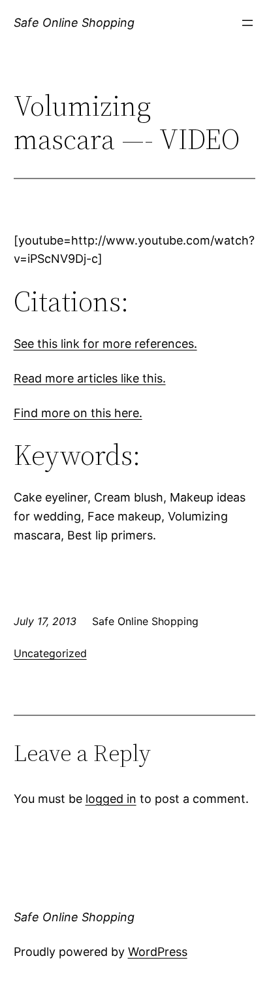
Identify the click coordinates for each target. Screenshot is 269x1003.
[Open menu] (247, 23)
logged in (111, 799)
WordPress (157, 952)
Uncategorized (50, 653)
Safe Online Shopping (74, 22)
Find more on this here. (78, 413)
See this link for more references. (105, 343)
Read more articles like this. (90, 378)
